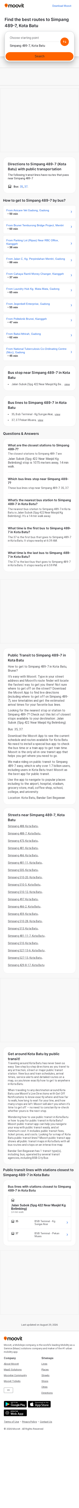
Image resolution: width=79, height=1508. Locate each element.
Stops (44, 1381)
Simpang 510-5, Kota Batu (24, 884)
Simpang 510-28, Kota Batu (25, 921)
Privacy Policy (29, 1421)
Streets (45, 1375)
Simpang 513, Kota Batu (23, 928)
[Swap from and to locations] (64, 42)
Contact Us (46, 1421)
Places (45, 1369)
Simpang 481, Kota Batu (23, 848)
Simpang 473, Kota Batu (23, 840)
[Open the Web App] (15, 1412)
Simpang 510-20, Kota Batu (25, 877)
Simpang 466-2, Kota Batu (24, 906)
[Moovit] (14, 5)
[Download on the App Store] (39, 1404)
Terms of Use (11, 1421)
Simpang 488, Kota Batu (23, 826)
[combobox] (39, 39)
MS (8, 1390)
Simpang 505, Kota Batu (23, 870)
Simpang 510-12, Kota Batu (25, 891)
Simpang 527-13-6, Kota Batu (26, 950)
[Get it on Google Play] (15, 1404)
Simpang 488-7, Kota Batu (24, 833)
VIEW (67, 384)
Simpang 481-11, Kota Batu (25, 862)
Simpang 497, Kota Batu (23, 899)
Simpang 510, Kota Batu (23, 943)
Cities (44, 1386)
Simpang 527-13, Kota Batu (25, 957)
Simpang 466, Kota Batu (23, 855)
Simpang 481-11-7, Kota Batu (26, 935)
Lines (44, 1363)
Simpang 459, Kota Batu (23, 913)
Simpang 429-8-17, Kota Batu (26, 965)
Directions (47, 1392)
